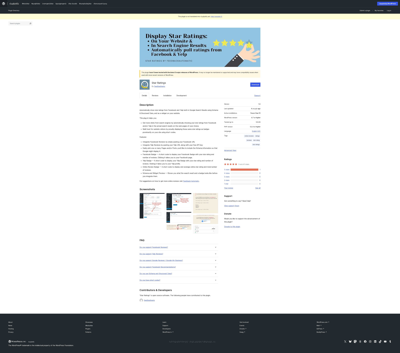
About (10, 322)
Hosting (11, 329)
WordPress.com (323, 322)
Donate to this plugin (232, 227)
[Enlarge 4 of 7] (189, 227)
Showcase (89, 322)
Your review (228, 188)
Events (242, 325)
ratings (257, 136)
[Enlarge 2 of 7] (189, 196)
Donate (243, 329)
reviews (249, 140)
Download (255, 84)
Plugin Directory (13, 10)
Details (144, 95)
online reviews (249, 136)
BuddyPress (322, 332)
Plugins (87, 329)
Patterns (88, 332)
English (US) (256, 131)
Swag (242, 332)
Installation (167, 95)
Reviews (155, 95)
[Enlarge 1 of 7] (162, 196)
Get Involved (244, 322)
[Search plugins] (30, 23)
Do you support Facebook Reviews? (154, 247)
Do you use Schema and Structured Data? (156, 274)
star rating (256, 140)
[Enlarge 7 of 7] (215, 228)
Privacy (10, 332)
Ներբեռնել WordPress (387, 3)
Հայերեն (31, 342)
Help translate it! (216, 16)
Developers (166, 329)
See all (257, 188)
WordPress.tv (168, 332)
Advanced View (230, 150)
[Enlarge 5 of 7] (215, 196)
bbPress (320, 329)
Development (181, 95)
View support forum (231, 206)
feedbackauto (159, 86)
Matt (319, 325)
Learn (164, 322)
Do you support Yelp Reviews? (151, 254)
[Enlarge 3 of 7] (189, 215)
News (10, 325)
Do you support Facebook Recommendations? (158, 267)
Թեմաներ (89, 325)
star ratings (256, 144)
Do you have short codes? (150, 280)
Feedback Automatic (191, 181)
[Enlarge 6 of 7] (215, 218)
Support (257, 95)
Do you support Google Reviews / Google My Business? (161, 260)
